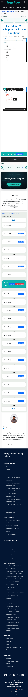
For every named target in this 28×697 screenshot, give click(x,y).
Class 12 (4, 7)
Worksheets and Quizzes (12, 528)
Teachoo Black (18, 443)
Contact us (17, 680)
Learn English (9, 638)
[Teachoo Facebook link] (5, 675)
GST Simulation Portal (11, 534)
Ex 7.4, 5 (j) (7, 351)
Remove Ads (14, 159)
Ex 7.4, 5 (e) (14, 310)
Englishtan (8, 658)
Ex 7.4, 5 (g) (14, 327)
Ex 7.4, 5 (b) (14, 284)
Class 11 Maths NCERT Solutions (15, 592)
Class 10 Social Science (12, 552)
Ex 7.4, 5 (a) (7, 274)
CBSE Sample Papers (11, 666)
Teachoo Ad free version (12, 525)
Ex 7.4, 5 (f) (7, 318)
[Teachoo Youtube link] (18, 675)
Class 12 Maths (10, 555)
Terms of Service (9, 682)
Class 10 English (10, 549)
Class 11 (11, 7)
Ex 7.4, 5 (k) (14, 360)
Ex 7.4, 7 (14, 376)
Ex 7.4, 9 (14, 393)
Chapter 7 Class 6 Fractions (8, 11)
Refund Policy (14, 684)
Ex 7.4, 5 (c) (14, 294)
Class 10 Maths (10, 543)
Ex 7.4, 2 (6, 250)
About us (10, 680)
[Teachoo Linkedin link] (22, 675)
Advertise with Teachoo (14, 686)
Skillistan (8, 531)
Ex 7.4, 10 (14, 401)
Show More (14, 207)
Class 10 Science (10, 546)
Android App (9, 466)
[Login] (24, 2)
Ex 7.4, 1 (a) (7, 225)
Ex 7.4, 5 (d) (7, 302)
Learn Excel (9, 641)
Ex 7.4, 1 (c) (14, 241)
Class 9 (25, 7)
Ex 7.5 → (14, 409)
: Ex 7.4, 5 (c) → (14, 154)
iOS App (8, 469)
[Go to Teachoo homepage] (13, 2)
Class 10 (18, 7)
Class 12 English (10, 558)
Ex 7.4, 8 (6, 384)
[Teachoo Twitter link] (14, 675)
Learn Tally (8, 644)
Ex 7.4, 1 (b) (14, 233)
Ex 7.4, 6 (6, 368)
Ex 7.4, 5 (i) (14, 343)
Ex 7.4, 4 (14, 266)
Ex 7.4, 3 (6, 258)
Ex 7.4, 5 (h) (7, 335)
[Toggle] (2, 2)
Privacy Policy (19, 682)
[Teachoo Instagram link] (10, 675)
